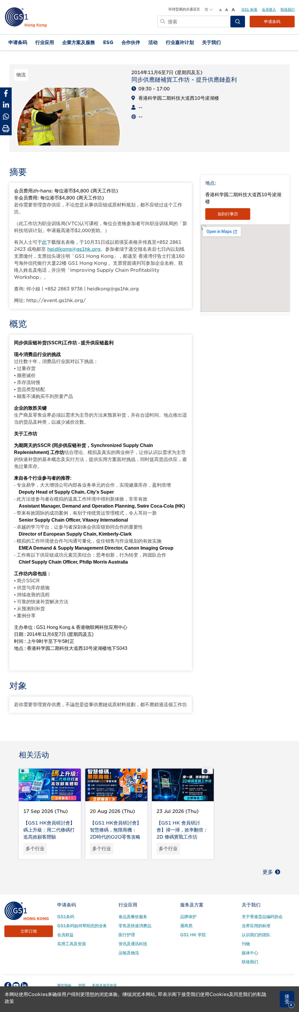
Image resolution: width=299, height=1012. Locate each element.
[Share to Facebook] (6, 93)
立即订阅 (28, 931)
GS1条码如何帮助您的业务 (82, 925)
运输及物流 (129, 952)
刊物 (246, 943)
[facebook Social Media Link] (7, 985)
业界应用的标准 (256, 925)
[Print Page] (6, 128)
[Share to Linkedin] (6, 105)
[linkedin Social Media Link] (24, 985)
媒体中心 (250, 952)
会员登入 (269, 9)
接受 (287, 999)
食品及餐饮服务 (133, 916)
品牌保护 (188, 916)
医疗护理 (127, 934)
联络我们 (288, 9)
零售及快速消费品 (135, 925)
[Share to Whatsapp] (6, 116)
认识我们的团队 (256, 934)
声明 (81, 985)
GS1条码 (65, 916)
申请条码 (272, 21)
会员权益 (65, 934)
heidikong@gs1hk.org (73, 249)
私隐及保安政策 (104, 985)
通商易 (186, 925)
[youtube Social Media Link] (16, 985)
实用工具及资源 (71, 943)
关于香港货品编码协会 (262, 916)
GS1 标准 (249, 9)
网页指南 (64, 985)
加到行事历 (228, 214)
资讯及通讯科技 (133, 943)
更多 (268, 872)
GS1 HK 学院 (193, 934)
